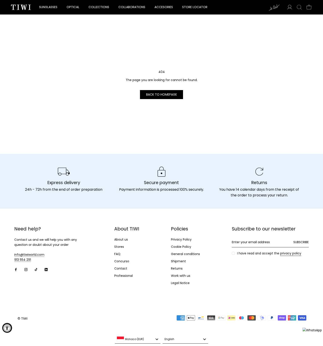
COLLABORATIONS (131, 7)
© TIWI (22, 318)
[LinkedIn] (46, 269)
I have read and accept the (269, 253)
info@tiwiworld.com (29, 254)
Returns (177, 268)
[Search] (299, 7)
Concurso (121, 261)
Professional (123, 276)
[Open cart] (309, 7)
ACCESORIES (163, 7)
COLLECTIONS (99, 7)
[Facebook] (15, 269)
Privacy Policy (181, 239)
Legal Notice (180, 283)
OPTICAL (73, 7)
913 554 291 (22, 259)
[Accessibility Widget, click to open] (7, 328)
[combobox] (137, 339)
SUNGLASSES (48, 7)
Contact (120, 268)
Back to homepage (161, 94)
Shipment (178, 261)
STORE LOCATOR (194, 7)
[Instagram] (25, 269)
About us (121, 239)
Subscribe (301, 242)
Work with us (180, 276)
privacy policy (290, 253)
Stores (119, 247)
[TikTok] (36, 269)
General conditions (185, 254)
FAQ (117, 254)
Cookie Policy (181, 247)
